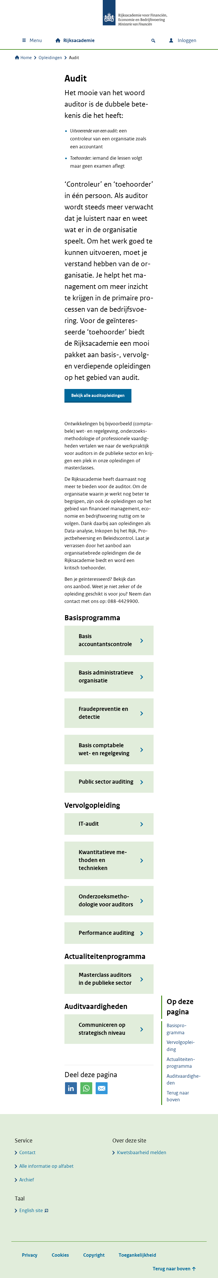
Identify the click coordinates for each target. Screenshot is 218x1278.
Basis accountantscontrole (105, 640)
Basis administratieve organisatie (106, 676)
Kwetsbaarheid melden (141, 1153)
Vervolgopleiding (181, 1045)
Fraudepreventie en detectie (103, 713)
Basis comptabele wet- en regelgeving (104, 749)
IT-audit (89, 823)
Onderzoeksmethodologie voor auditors (106, 900)
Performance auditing (106, 932)
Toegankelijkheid (137, 1255)
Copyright (93, 1255)
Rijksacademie (79, 40)
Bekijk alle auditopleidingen (98, 395)
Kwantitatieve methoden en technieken (103, 860)
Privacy (29, 1255)
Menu (36, 40)
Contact (27, 1153)
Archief (26, 1180)
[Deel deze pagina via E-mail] (102, 1088)
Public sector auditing (106, 781)
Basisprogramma (176, 1029)
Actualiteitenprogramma (181, 1062)
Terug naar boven (178, 1096)
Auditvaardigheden (184, 1079)
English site (31, 1211)
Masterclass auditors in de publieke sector (105, 978)
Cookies (60, 1255)
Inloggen (186, 40)
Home (26, 57)
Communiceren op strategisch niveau (102, 1028)
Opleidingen (50, 57)
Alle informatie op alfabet (46, 1166)
